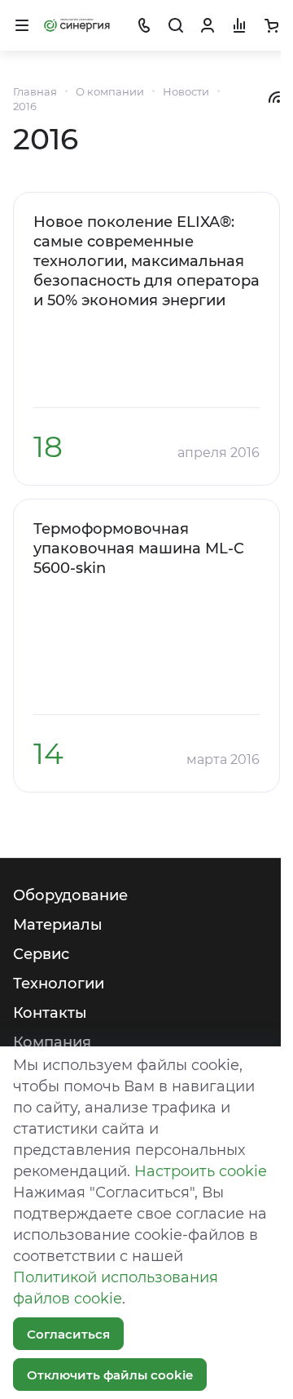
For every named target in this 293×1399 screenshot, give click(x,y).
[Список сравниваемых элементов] (239, 25)
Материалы (58, 925)
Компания (52, 1042)
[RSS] (274, 96)
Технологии (58, 984)
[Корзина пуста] (271, 25)
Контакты (50, 1013)
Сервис (41, 954)
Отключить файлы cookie (110, 1375)
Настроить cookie (200, 1171)
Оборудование (70, 895)
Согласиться (68, 1334)
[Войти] (207, 25)
